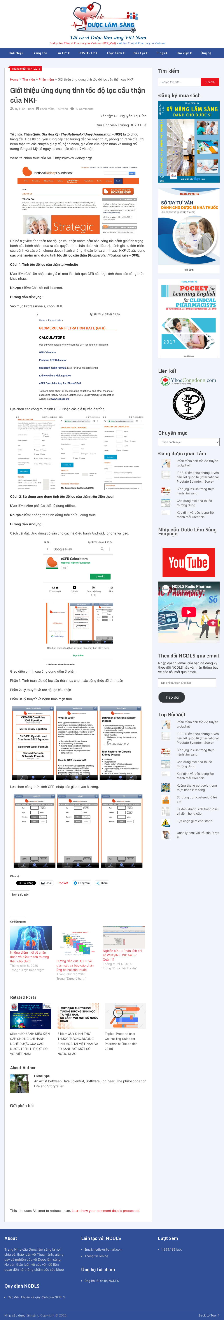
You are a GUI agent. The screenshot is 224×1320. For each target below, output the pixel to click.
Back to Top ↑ (209, 1315)
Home (14, 79)
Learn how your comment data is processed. (106, 1211)
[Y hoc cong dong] (189, 385)
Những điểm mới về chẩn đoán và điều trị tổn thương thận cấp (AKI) (29, 957)
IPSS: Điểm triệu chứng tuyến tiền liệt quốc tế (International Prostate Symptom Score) (198, 477)
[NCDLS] (112, 24)
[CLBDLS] (189, 404)
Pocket (63, 883)
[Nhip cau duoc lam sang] (189, 562)
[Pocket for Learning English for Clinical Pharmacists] (189, 357)
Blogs (160, 53)
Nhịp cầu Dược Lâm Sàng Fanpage (187, 531)
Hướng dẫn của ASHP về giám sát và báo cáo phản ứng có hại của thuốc (75, 965)
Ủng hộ (206, 53)
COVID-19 (87, 53)
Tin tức (61, 53)
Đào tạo (139, 53)
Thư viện (182, 53)
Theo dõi (171, 697)
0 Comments (85, 109)
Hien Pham (26, 109)
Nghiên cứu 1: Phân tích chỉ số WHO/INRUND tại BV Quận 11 (122, 955)
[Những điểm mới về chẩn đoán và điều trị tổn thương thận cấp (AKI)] (31, 938)
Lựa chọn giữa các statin (194, 821)
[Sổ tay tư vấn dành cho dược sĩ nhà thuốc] (189, 272)
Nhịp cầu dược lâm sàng (21, 1315)
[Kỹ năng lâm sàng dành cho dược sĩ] (189, 181)
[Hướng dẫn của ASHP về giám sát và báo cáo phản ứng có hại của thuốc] (77, 942)
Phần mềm (46, 79)
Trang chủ (39, 53)
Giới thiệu (16, 53)
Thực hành (114, 53)
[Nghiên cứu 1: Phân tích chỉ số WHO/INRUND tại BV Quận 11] (124, 937)
